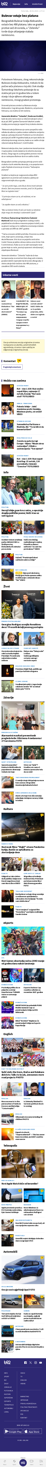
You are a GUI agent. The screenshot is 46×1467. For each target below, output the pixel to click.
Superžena (8, 1398)
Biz (5, 1380)
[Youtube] (40, 1362)
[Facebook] (25, 1362)
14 (11, 456)
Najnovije (16, 4)
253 (12, 438)
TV (21, 1377)
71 (11, 386)
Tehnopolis (8, 1405)
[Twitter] (30, 1362)
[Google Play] (13, 1431)
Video (22, 1373)
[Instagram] (35, 1362)
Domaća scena (7, 985)
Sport (6, 1377)
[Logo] (4, 4)
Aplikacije (24, 1411)
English (4, 1098)
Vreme (23, 1384)
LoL (2, 958)
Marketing (24, 1397)
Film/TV (4, 873)
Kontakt (23, 1418)
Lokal (6, 1412)
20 (20, 859)
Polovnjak (5, 1311)
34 (19, 360)
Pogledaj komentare (12, 367)
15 (11, 682)
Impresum (24, 1400)
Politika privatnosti (28, 1407)
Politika (5, 507)
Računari (27, 1205)
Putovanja (8, 1391)
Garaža (27, 1311)
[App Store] (33, 1431)
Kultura (7, 1394)
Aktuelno (28, 762)
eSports (7, 1401)
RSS (21, 1414)
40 (11, 404)
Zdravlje (8, 1387)
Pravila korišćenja (28, 1404)
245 (12, 422)
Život (6, 1384)
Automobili (8, 1408)
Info (6, 1373)
